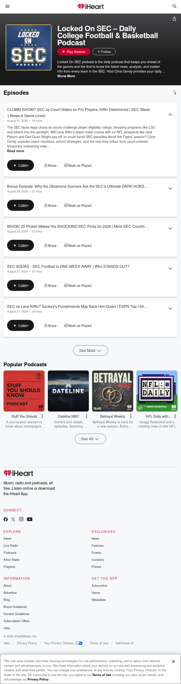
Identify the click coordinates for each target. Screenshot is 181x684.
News (95, 538)
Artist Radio (12, 559)
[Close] (173, 661)
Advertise (10, 592)
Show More (66, 75)
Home (96, 592)
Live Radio (11, 545)
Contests (98, 559)
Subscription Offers (17, 621)
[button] (120, 51)
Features (98, 545)
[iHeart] (90, 7)
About (8, 585)
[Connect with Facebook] (6, 519)
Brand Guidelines (15, 606)
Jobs (7, 628)
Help (7, 643)
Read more (15, 150)
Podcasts (10, 552)
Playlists (9, 566)
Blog (7, 599)
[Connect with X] (13, 519)
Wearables (99, 599)
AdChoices (122, 643)
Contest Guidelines (16, 613)
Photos (96, 566)
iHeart (8, 538)
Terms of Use (99, 643)
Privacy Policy (27, 643)
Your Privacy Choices (59, 643)
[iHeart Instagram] (21, 519)
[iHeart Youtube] (30, 519)
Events (96, 552)
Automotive (99, 585)
